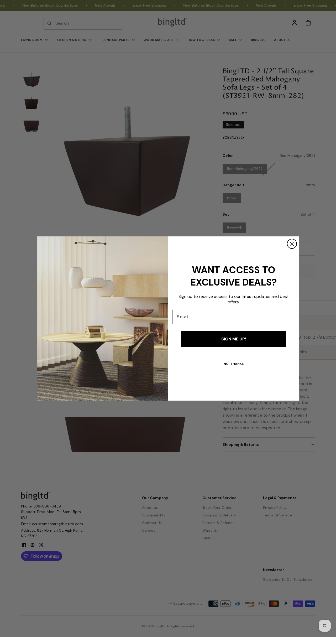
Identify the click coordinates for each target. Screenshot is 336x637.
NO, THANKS (234, 364)
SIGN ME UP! (233, 339)
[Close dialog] (292, 243)
